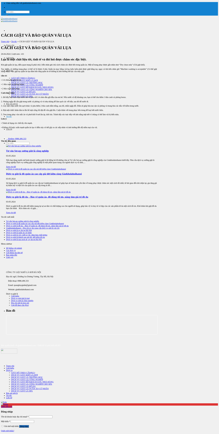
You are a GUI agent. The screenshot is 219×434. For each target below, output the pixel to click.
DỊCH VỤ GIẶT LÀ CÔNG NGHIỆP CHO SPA (31, 89)
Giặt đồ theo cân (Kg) (20, 305)
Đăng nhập (24, 426)
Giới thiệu (15, 296)
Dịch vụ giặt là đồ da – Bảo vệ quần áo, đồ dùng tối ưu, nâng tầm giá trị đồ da (47, 197)
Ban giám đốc (11, 255)
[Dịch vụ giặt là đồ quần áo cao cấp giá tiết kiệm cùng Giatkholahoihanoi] (36, 169)
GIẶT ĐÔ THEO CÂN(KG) (23, 78)
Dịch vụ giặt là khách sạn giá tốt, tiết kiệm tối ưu (25, 237)
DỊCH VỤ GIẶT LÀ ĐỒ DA (23, 92)
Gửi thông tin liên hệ (14, 253)
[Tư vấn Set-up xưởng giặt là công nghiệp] (23, 146)
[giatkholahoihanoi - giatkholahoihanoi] (9, 20)
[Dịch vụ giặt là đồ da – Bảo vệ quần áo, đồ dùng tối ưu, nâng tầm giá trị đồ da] (38, 192)
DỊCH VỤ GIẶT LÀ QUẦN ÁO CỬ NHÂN (30, 94)
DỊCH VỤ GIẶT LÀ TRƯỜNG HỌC (27, 83)
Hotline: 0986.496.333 (17, 139)
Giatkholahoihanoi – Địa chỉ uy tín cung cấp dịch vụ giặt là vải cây (33, 228)
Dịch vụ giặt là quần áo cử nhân (19, 233)
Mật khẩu (5, 421)
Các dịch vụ (11, 250)
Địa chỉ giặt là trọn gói (20, 303)
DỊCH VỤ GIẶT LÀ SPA (22, 391)
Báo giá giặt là (12, 104)
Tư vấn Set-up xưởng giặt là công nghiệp (27, 151)
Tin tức (9, 116)
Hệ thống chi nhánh (14, 248)
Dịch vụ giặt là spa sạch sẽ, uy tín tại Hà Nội (24, 239)
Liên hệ (9, 129)
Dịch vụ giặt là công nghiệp (22, 301)
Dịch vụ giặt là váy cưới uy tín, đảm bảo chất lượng (26, 235)
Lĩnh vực (9, 257)
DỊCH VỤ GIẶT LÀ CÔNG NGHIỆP (27, 85)
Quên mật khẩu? (7, 431)
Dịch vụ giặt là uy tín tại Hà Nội (19, 230)
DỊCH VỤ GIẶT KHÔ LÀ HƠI (24, 80)
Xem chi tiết (11, 167)
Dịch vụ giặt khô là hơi (20, 298)
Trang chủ (10, 45)
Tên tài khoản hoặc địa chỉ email (15, 417)
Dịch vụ (9, 370)
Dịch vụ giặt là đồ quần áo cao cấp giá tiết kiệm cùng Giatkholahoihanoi (44, 173)
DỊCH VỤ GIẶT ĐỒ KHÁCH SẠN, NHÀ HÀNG (32, 87)
